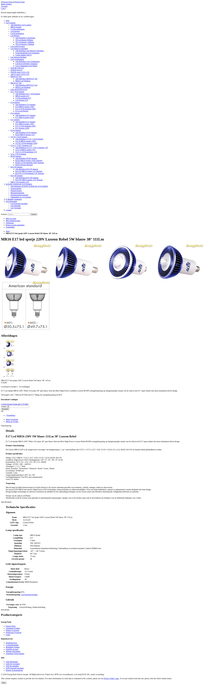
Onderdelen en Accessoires (21, 197)
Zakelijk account (12, 649)
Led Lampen (10, 23)
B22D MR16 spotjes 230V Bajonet (28, 161)
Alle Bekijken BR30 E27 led (26, 85)
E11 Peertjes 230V (22, 128)
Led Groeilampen (17, 59)
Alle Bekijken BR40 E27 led (26, 79)
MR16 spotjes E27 (22, 96)
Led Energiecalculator (29, 595)
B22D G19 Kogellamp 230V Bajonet (29, 163)
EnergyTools (10, 626)
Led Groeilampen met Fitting (26, 66)
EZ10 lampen (16, 130)
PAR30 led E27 (17, 70)
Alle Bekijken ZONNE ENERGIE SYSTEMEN (29, 186)
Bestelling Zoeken (13, 647)
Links (8, 635)
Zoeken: (4, 214)
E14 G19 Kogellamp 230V (25, 109)
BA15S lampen (16, 167)
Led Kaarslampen (17, 34)
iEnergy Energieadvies (14, 670)
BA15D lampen (17, 176)
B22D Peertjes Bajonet (24, 165)
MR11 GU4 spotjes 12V (20, 182)
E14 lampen (15, 102)
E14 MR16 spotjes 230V (24, 107)
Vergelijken (11, 415)
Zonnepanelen (16, 189)
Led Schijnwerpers (18, 46)
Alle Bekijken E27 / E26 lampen (27, 94)
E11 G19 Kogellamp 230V (25, 126)
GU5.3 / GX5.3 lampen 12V (21, 145)
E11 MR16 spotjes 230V (24, 124)
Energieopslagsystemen (19, 195)
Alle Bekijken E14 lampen (25, 105)
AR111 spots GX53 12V (20, 74)
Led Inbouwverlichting (19, 49)
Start (7, 21)
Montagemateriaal (17, 193)
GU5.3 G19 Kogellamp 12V (26, 152)
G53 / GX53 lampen (18, 154)
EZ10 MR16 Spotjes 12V (25, 135)
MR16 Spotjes (16, 27)
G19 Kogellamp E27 (23, 98)
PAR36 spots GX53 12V (20, 72)
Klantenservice (11, 643)
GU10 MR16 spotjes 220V (25, 141)
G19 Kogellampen (18, 29)
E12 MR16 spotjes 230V (24, 117)
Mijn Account (11, 219)
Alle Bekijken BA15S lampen (26, 169)
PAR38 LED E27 (17, 68)
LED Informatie (12, 662)
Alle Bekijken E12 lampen (25, 115)
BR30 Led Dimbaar (22, 87)
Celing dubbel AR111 (23, 55)
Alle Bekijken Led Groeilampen (27, 62)
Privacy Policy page (111, 678)
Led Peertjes (15, 31)
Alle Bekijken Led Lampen (21, 25)
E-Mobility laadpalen (14, 199)
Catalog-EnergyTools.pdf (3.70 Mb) (14, 404)
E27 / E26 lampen (17, 92)
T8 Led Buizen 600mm (24, 40)
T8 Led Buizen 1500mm (24, 44)
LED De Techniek (13, 664)
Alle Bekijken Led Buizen (25, 38)
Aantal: (3, 406)
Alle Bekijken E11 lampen (25, 122)
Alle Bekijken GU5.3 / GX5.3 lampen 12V (31, 148)
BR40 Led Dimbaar (22, 81)
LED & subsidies (12, 666)
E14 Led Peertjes (21, 111)
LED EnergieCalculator (15, 668)
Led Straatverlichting (18, 57)
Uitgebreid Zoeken (13, 628)
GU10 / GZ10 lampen (19, 137)
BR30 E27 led (16, 83)
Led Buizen (15, 36)
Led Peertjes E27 (21, 100)
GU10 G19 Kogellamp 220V (26, 143)
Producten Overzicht (13, 633)
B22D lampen (16, 156)
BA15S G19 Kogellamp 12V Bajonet (29, 173)
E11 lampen (15, 120)
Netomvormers (16, 191)
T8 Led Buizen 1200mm (24, 42)
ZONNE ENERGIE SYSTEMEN (19, 184)
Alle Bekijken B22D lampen (26, 158)
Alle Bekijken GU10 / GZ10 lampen (29, 139)
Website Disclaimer (13, 651)
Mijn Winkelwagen (13, 221)
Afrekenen (10, 223)
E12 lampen (15, 113)
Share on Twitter (12, 422)
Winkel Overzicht (12, 630)
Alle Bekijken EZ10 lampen (26, 133)
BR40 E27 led (16, 77)
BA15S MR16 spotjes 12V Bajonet (28, 171)
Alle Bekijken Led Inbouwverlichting (29, 51)
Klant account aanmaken (15, 225)
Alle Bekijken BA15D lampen (26, 178)
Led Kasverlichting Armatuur (26, 64)
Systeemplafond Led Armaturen (27, 53)
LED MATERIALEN (19, 89)
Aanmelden (10, 227)
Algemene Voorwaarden (15, 654)
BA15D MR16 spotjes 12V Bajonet (29, 180)
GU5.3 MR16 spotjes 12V (25, 150)
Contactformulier (12, 645)
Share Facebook (12, 419)
